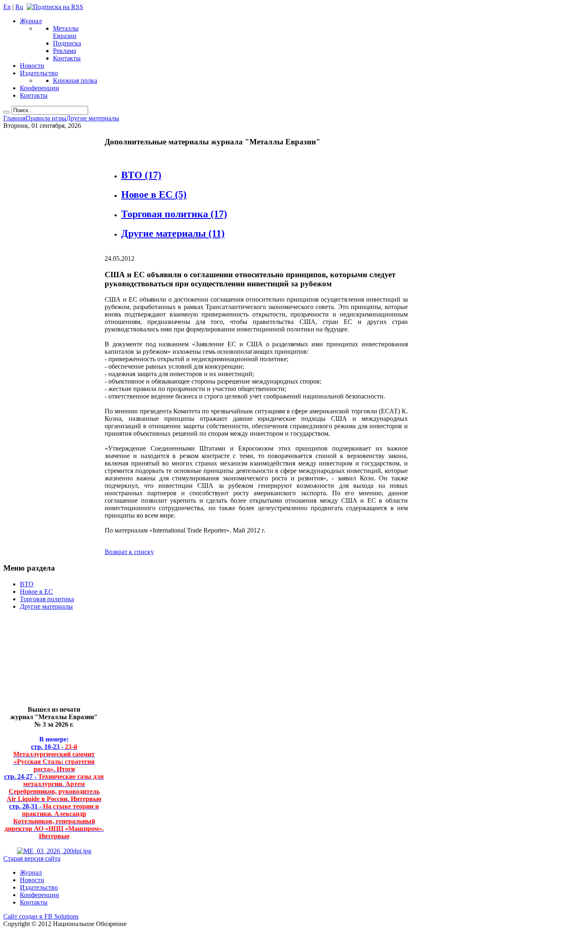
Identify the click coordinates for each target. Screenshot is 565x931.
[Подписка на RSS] (54, 6)
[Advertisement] (47, 661)
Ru (19, 6)
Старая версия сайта (31, 858)
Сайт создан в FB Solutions (41, 916)
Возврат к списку (129, 551)
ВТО (141, 175)
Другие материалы (173, 233)
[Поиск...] (6, 112)
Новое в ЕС (154, 194)
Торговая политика (174, 214)
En (7, 6)
